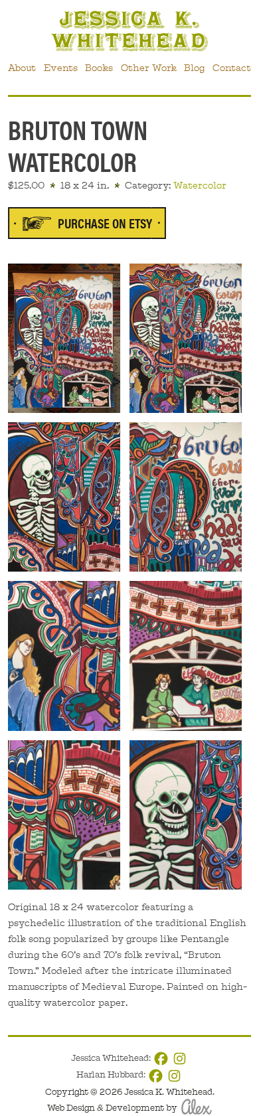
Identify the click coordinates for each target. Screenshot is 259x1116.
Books (99, 68)
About (22, 68)
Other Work (149, 68)
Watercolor (199, 185)
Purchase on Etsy (105, 222)
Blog (194, 68)
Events (61, 68)
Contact (232, 68)
